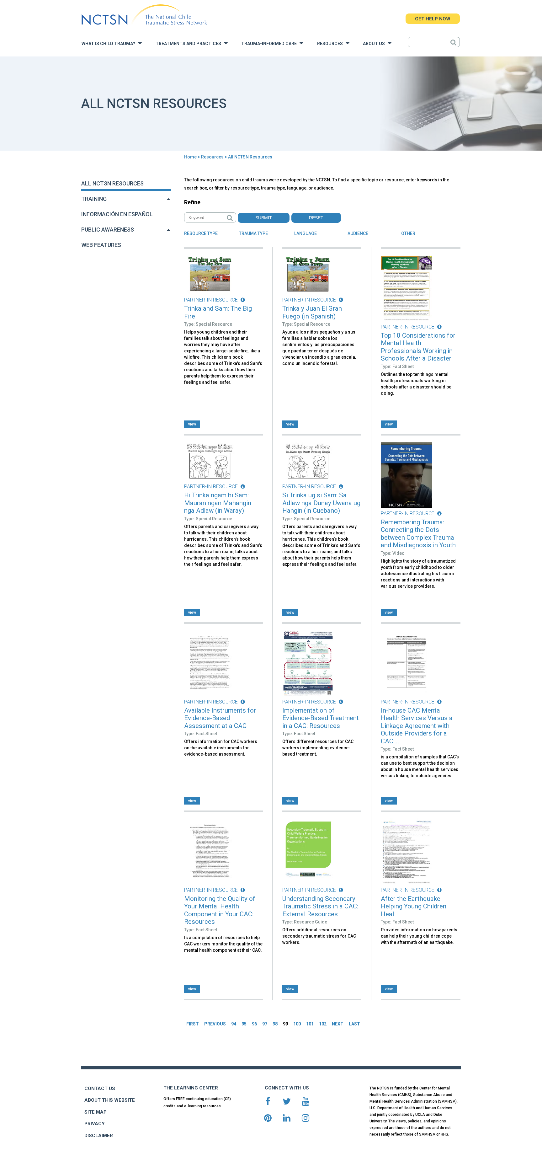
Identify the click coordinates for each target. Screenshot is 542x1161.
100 (297, 1023)
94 (233, 1023)
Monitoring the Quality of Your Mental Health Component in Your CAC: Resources (219, 910)
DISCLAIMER (98, 1135)
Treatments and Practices (190, 43)
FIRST (192, 1023)
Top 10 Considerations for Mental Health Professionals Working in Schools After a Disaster (418, 347)
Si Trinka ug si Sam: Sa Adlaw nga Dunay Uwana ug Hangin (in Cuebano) (321, 502)
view (192, 424)
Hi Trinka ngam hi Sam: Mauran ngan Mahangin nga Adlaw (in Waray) (217, 502)
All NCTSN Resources (112, 183)
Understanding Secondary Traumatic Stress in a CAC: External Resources (320, 906)
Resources (331, 43)
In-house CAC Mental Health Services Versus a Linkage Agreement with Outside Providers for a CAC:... (417, 726)
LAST (354, 1023)
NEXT (337, 1023)
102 (323, 1023)
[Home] (144, 14)
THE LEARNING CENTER (190, 1088)
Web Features (101, 245)
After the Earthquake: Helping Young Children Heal (413, 906)
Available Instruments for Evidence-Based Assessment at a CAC (220, 718)
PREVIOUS (215, 1023)
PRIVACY (94, 1123)
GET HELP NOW (432, 19)
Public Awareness (107, 229)
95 (244, 1023)
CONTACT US (99, 1088)
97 (264, 1023)
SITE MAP (95, 1112)
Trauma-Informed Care (270, 43)
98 (275, 1023)
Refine (192, 202)
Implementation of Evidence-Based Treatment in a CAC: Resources (320, 718)
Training (94, 198)
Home (190, 156)
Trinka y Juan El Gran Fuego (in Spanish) (312, 312)
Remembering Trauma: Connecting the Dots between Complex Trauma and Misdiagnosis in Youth (418, 533)
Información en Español (117, 214)
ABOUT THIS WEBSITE (109, 1100)
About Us (375, 43)
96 (254, 1023)
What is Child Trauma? (110, 43)
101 (310, 1023)
